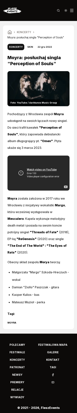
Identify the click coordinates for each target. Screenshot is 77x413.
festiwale (17, 352)
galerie (53, 352)
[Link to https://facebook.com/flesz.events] (52, 374)
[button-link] (52, 375)
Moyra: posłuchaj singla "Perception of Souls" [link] (35, 37)
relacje (17, 389)
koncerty (17, 359)
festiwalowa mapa (52, 344)
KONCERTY (24, 32)
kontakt (52, 359)
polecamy (17, 344)
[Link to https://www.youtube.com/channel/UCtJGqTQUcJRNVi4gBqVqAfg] (52, 382)
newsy (17, 374)
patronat (17, 367)
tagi (53, 367)
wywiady (17, 397)
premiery (17, 382)
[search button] (58, 10)
